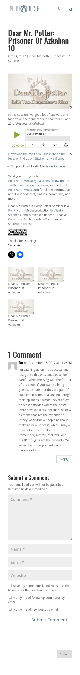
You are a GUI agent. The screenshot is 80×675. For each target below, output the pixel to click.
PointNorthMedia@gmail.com (28, 181)
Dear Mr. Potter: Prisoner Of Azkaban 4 (19, 320)
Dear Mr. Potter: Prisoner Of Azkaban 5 (19, 288)
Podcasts (59, 56)
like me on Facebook (34, 185)
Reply (64, 459)
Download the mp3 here (25, 154)
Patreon (59, 166)
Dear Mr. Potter (40, 56)
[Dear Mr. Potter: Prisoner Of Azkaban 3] (51, 274)
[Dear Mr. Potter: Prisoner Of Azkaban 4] (21, 306)
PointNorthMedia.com (23, 190)
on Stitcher (37, 158)
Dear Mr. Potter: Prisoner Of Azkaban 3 (49, 288)
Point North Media (21, 210)
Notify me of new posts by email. (36, 609)
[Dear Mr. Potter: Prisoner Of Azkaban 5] (21, 274)
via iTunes (57, 158)
